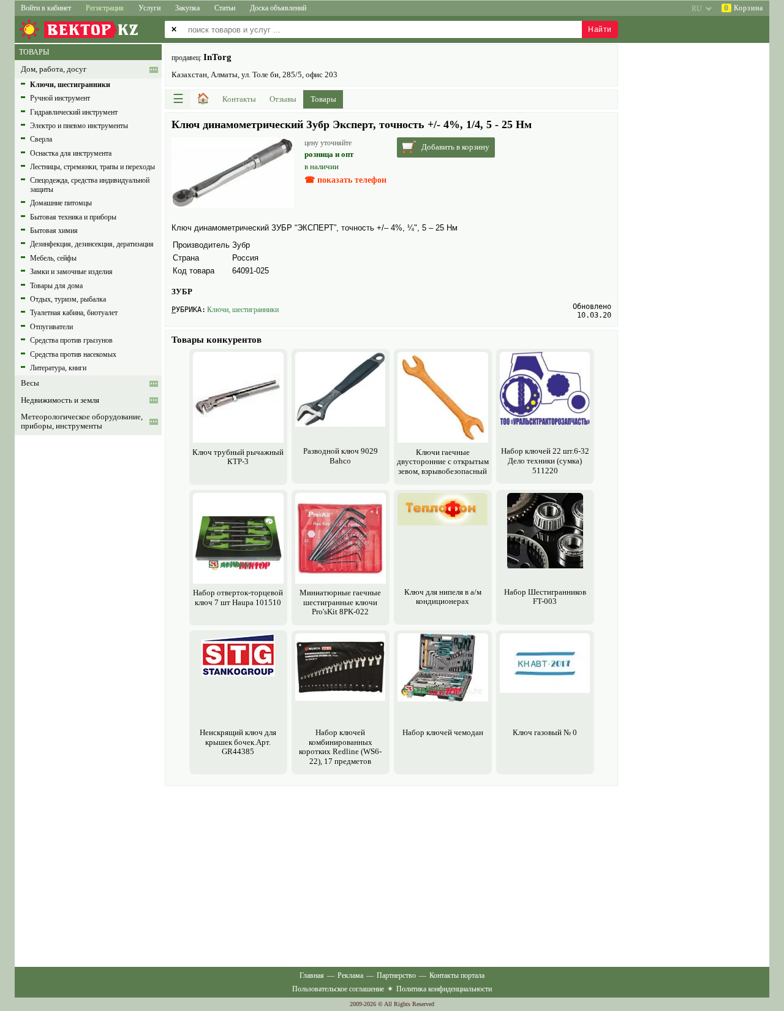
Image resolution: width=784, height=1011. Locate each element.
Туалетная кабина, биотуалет (74, 312)
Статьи (224, 8)
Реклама (350, 975)
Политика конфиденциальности (444, 989)
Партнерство (396, 975)
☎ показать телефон (345, 180)
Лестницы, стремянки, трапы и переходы (92, 166)
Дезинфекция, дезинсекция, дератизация (92, 244)
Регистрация (105, 8)
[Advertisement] (391, 875)
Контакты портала (456, 975)
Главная (312, 975)
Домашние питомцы (61, 203)
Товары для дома (56, 285)
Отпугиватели (51, 326)
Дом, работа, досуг (53, 69)
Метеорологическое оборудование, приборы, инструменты (82, 421)
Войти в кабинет (46, 8)
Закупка (187, 8)
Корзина (743, 8)
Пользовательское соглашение (338, 989)
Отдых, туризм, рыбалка (68, 299)
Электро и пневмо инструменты (79, 125)
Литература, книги (58, 368)
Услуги (149, 8)
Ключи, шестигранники (243, 309)
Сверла (41, 139)
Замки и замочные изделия (71, 271)
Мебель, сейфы (53, 258)
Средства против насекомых (73, 354)
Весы (30, 383)
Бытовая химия (54, 230)
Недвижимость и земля (60, 400)
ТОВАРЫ (34, 52)
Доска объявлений (278, 8)
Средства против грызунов (71, 340)
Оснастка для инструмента (70, 153)
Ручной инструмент (60, 98)
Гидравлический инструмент (74, 112)
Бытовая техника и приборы (73, 217)
